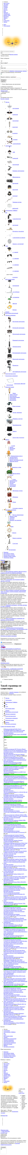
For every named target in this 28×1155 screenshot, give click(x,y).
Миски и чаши (13, 516)
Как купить (6, 3)
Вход (5, 24)
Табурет (12, 449)
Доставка (6, 4)
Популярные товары (9, 553)
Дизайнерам (7, 14)
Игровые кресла (14, 458)
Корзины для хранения (15, 520)
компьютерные (13, 480)
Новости (6, 12)
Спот (6, 706)
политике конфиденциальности (10, 1144)
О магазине (6, 20)
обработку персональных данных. (18, 71)
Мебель (7, 722)
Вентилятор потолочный (11, 712)
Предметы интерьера (10, 724)
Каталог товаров (5, 98)
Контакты (6, 16)
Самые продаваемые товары (8, 726)
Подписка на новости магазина (9, 636)
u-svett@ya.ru (21, 1092)
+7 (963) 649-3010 (5, 1131)
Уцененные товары (8, 557)
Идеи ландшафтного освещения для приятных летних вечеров (12, 619)
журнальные (13, 484)
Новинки (6, 552)
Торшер (7, 710)
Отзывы (6, 7)
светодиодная (13, 396)
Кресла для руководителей (16, 460)
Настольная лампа (10, 708)
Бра (6, 704)
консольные (13, 486)
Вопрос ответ (7, 15)
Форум (5, 22)
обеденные (12, 448)
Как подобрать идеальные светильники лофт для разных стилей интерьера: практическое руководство (13, 592)
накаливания (13, 400)
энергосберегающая (15, 397)
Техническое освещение (11, 718)
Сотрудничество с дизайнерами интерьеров (12, 668)
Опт (5, 19)
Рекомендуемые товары (10, 556)
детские (12, 483)
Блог (5, 11)
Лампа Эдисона (14, 394)
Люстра (7, 698)
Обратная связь (4, 1130)
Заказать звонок (14, 54)
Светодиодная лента (10, 716)
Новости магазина (7, 642)
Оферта (5, 18)
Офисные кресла (14, 461)
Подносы (12, 519)
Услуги (5, 8)
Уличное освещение (10, 714)
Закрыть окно (4, 90)
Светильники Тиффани (11, 702)
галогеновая (13, 398)
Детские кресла (13, 457)
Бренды (5, 10)
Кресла (11, 475)
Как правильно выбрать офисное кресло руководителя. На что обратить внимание (14, 572)
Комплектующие (9, 720)
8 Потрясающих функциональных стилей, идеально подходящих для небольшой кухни (14, 628)
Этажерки (12, 517)
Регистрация (7, 25)
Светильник (8, 700)
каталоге (11, 693)
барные (11, 447)
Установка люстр (5, 663)
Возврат (6, 5)
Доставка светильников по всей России (11, 648)
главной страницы (14, 692)
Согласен (3, 1147)
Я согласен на (14, 71)
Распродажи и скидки (9, 555)
